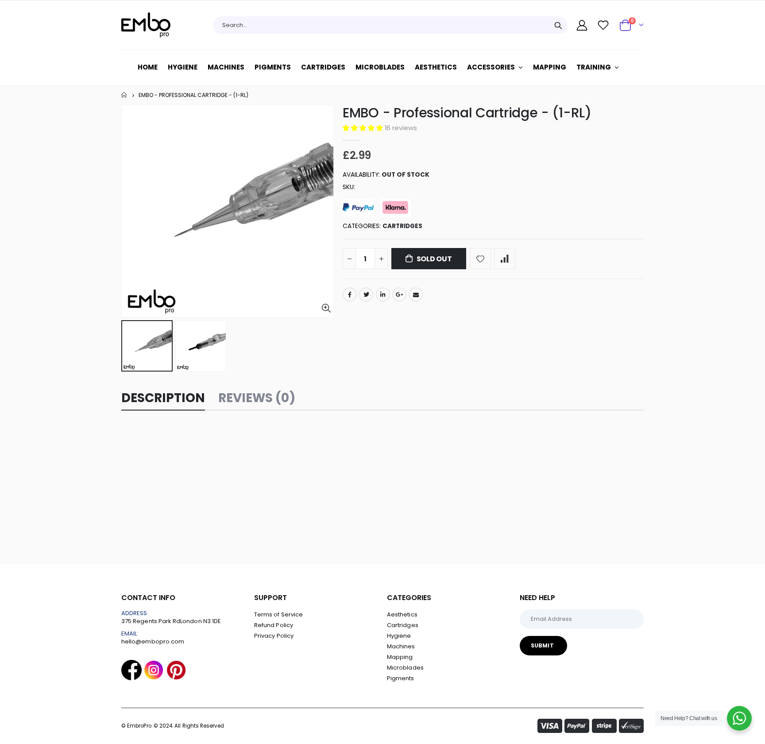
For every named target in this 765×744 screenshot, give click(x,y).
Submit (542, 645)
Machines (401, 646)
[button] (364, 127)
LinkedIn (383, 294)
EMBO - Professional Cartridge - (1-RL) (467, 112)
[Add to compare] (504, 258)
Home (124, 95)
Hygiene (399, 636)
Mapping (400, 657)
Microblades (405, 667)
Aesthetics (402, 614)
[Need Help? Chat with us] (739, 718)
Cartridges (402, 226)
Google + (399, 294)
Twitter (366, 294)
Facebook (350, 294)
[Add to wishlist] (480, 258)
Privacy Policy (274, 636)
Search (558, 25)
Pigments (400, 678)
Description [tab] (163, 398)
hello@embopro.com (152, 641)
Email (416, 294)
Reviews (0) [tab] (256, 398)
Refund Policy (273, 625)
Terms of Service (278, 614)
